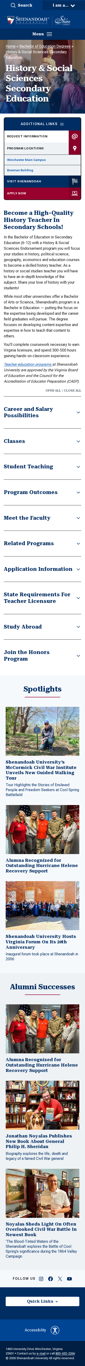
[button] (21, 5)
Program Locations (25, 148)
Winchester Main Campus (26, 160)
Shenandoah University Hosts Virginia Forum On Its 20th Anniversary (41, 941)
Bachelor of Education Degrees (45, 46)
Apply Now (16, 193)
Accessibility (35, 1330)
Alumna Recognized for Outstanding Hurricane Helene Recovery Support (42, 865)
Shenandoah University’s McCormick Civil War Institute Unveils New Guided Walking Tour (41, 770)
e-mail (41, 1353)
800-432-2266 (65, 1353)
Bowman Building (20, 170)
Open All (53, 390)
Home (11, 46)
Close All (72, 390)
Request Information (27, 136)
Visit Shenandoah (24, 181)
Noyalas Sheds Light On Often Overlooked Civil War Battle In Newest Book (41, 1229)
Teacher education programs (28, 364)
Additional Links (39, 124)
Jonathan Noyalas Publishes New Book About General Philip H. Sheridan (39, 1141)
